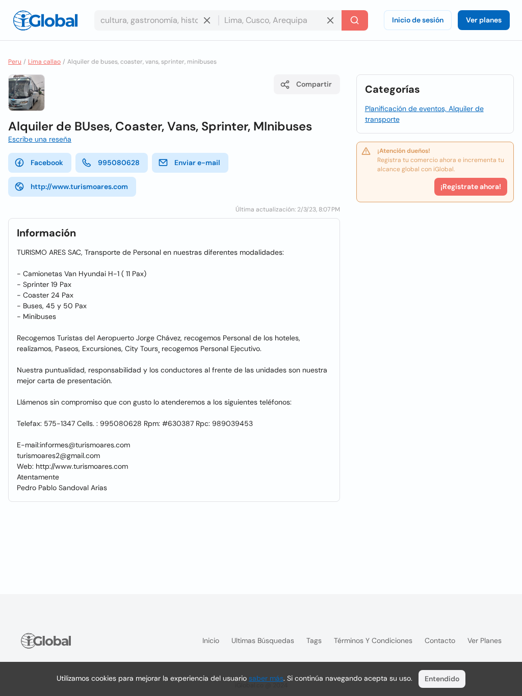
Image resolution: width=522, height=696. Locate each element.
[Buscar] (355, 20)
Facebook (47, 162)
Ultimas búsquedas (262, 640)
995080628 (119, 162)
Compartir (314, 84)
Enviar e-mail (197, 162)
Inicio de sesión (417, 19)
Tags (314, 640)
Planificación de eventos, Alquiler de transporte (424, 114)
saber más (266, 678)
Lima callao (44, 62)
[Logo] (45, 20)
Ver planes (484, 19)
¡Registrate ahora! (470, 186)
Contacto (440, 640)
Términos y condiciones (373, 640)
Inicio (210, 640)
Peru (14, 62)
